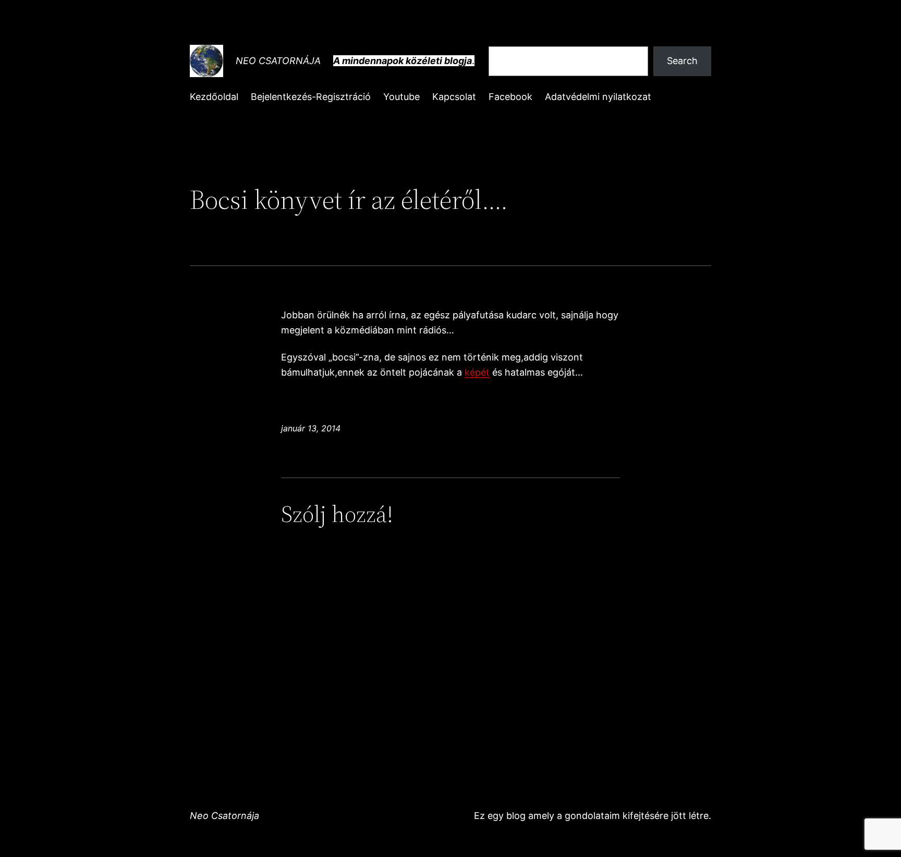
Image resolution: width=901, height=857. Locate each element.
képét (477, 372)
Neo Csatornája (278, 60)
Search (682, 60)
